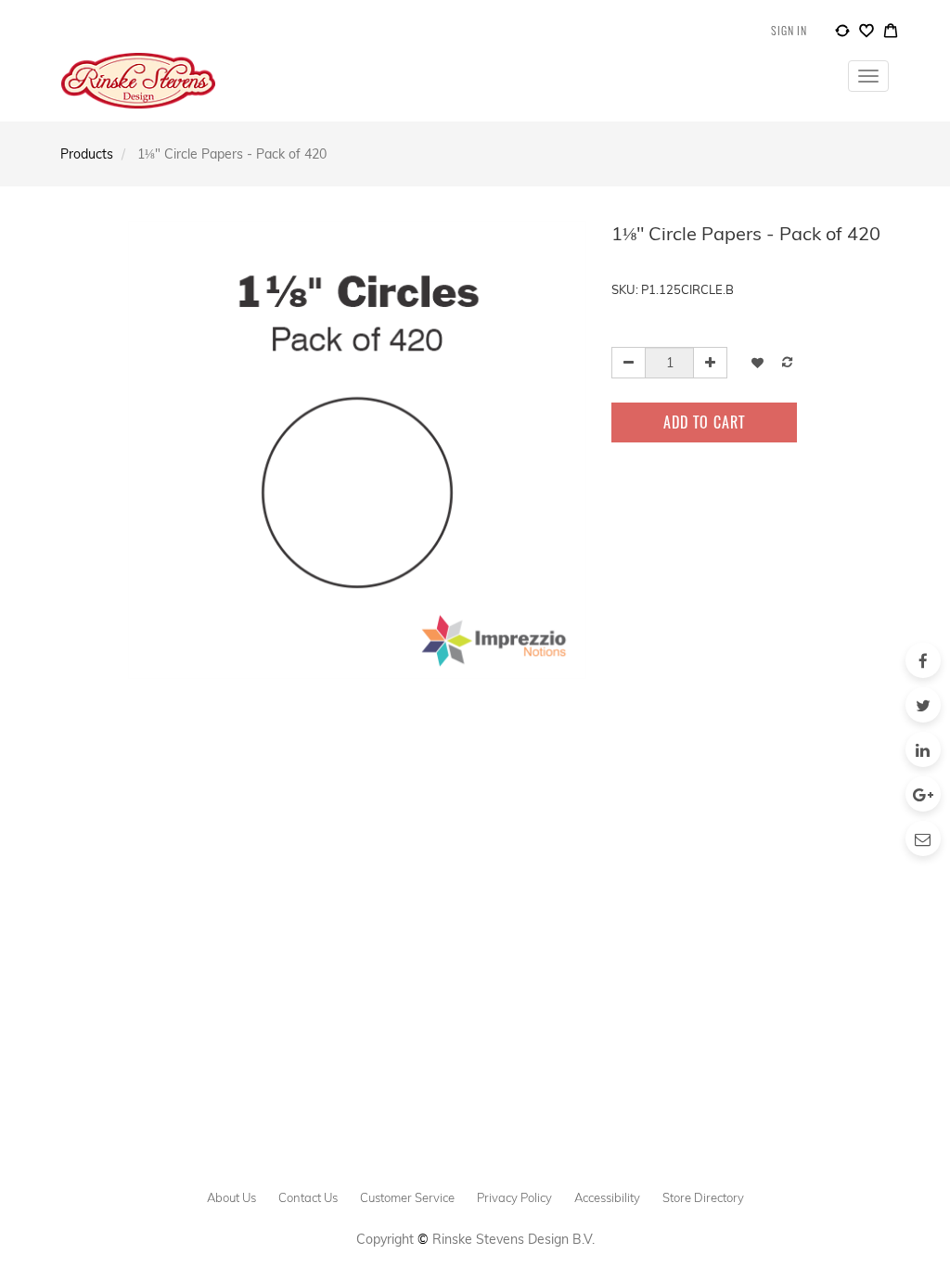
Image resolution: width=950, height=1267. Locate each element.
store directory (703, 1197)
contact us (308, 1197)
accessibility (607, 1197)
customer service (407, 1197)
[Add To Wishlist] (757, 362)
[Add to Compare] (842, 33)
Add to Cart (704, 422)
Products (86, 154)
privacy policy (514, 1197)
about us (231, 1197)
